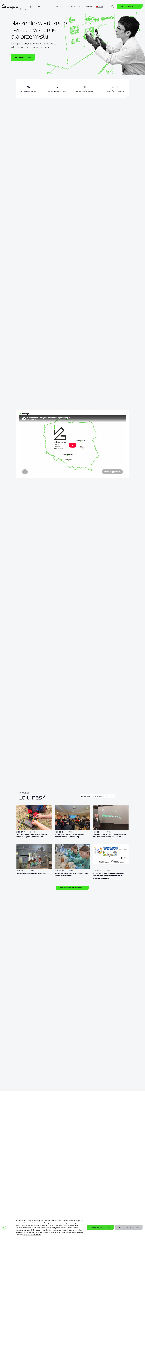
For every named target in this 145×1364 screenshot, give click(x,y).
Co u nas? (72, 6)
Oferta (49, 6)
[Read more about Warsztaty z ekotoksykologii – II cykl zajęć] (17, 875)
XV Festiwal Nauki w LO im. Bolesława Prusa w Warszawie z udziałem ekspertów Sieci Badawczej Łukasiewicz (108, 875)
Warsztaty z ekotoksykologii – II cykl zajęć (31, 873)
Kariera (58, 6)
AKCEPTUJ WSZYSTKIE (98, 1227)
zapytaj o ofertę (128, 6)
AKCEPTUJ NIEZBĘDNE (127, 1227)
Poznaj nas (39, 6)
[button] (112, 6)
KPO (80, 6)
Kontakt (89, 6)
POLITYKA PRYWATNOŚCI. (32, 1235)
